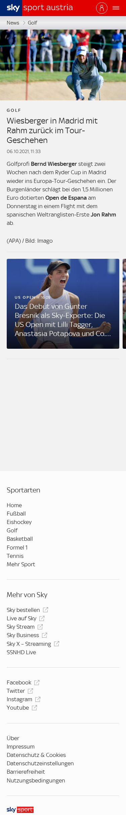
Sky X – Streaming (29, 643)
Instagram (19, 699)
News (13, 23)
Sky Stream (21, 626)
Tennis (15, 556)
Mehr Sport (21, 564)
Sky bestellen (23, 610)
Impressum (21, 746)
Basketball (20, 538)
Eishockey (19, 522)
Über (13, 738)
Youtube (18, 707)
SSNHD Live (21, 652)
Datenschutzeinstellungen (40, 763)
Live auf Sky (21, 618)
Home (14, 505)
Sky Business (23, 635)
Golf (32, 23)
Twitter (16, 690)
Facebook (19, 682)
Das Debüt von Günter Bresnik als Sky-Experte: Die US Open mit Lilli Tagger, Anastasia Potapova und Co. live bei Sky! (60, 320)
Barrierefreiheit (26, 771)
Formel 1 (17, 547)
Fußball (16, 513)
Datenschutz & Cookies (36, 755)
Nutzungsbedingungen (36, 780)
